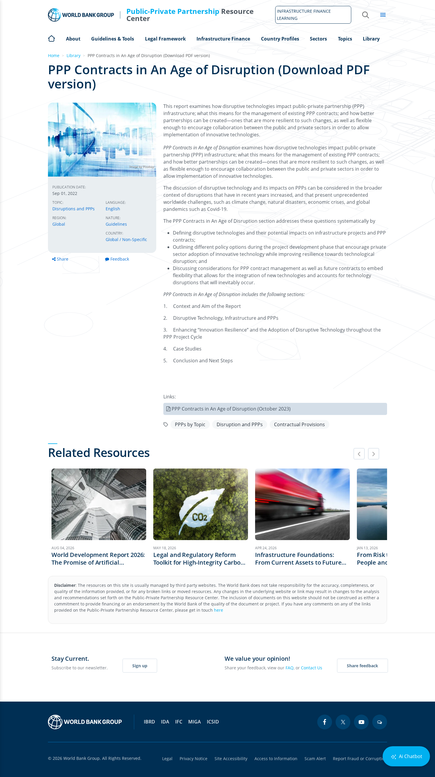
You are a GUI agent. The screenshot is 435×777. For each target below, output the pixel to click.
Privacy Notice (193, 758)
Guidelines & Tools (112, 38)
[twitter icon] (343, 722)
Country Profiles (280, 38)
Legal (167, 758)
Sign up (139, 665)
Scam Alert (315, 758)
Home (51, 38)
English (113, 208)
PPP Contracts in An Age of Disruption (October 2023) (231, 409)
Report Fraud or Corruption (360, 758)
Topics (345, 38)
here (218, 610)
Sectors (318, 38)
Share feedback (362, 665)
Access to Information (275, 758)
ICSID (213, 721)
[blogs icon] (379, 722)
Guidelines (116, 224)
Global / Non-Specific (126, 239)
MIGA (194, 721)
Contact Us (311, 668)
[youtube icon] (361, 722)
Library (371, 38)
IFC (178, 721)
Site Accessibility (231, 758)
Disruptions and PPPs (73, 208)
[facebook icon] (324, 722)
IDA (165, 721)
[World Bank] (85, 722)
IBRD (149, 721)
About (73, 38)
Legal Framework (165, 38)
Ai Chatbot (410, 756)
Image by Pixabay (141, 166)
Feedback (119, 259)
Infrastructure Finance (223, 38)
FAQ (290, 668)
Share (62, 259)
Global (58, 224)
